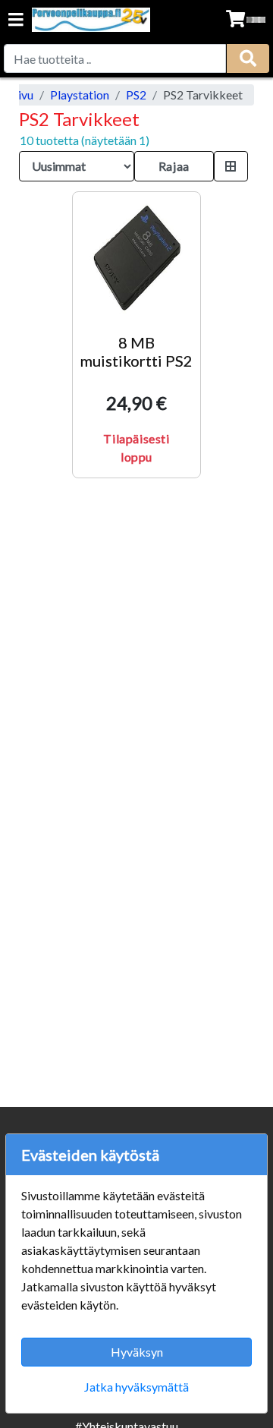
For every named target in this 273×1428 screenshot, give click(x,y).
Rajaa (174, 166)
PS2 (136, 94)
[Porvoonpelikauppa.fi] (91, 20)
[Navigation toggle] (16, 21)
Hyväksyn (137, 1351)
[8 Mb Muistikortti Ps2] (136, 256)
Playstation (79, 94)
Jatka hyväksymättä (136, 1386)
